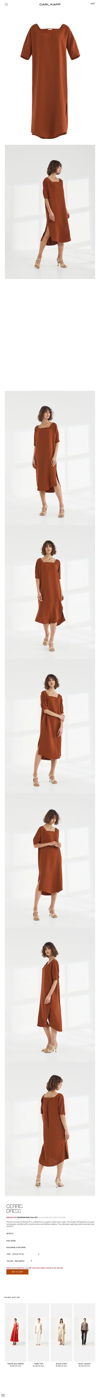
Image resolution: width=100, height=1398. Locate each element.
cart (92, 4)
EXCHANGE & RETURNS (16, 1247)
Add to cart (17, 1272)
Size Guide (11, 1241)
